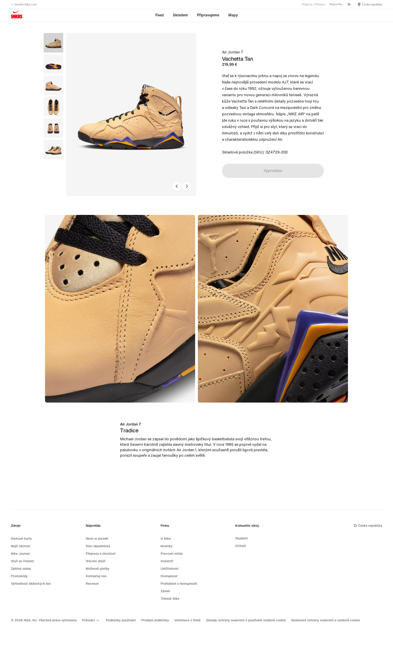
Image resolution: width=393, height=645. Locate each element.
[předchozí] (177, 186)
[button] (53, 64)
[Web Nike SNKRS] (16, 16)
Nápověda (335, 4)
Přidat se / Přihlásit (313, 4)
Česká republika (370, 525)
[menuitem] (91, 620)
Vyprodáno (273, 171)
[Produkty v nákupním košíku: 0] (349, 5)
